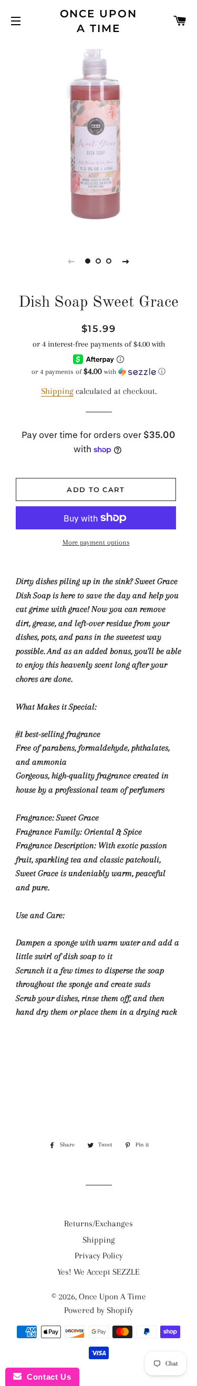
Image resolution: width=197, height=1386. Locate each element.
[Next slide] (126, 261)
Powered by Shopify (98, 1310)
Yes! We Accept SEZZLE (98, 1272)
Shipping (57, 391)
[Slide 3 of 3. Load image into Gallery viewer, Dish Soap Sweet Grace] (109, 261)
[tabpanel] (98, 137)
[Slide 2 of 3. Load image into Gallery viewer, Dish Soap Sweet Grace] (99, 261)
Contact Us (46, 1376)
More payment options (96, 542)
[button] (98, 372)
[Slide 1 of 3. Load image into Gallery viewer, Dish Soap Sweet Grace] (88, 261)
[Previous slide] (71, 261)
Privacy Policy (99, 1255)
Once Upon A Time (99, 21)
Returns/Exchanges (98, 1223)
